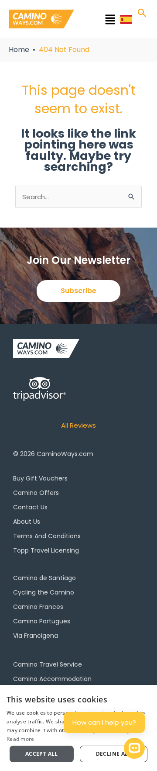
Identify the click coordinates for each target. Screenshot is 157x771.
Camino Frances (38, 606)
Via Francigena (35, 635)
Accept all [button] (41, 753)
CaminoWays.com (65, 453)
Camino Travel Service (47, 664)
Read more (20, 739)
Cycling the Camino (43, 592)
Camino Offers (36, 492)
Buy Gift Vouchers (40, 478)
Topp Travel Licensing (46, 550)
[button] (99, 21)
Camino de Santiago (44, 578)
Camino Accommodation (52, 678)
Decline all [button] (113, 753)
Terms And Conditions (47, 536)
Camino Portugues (41, 621)
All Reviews (78, 425)
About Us (26, 521)
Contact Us (30, 507)
